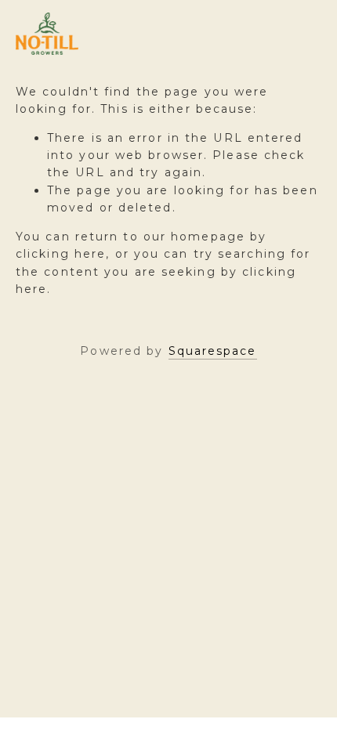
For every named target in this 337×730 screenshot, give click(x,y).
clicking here (61, 254)
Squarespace (212, 351)
